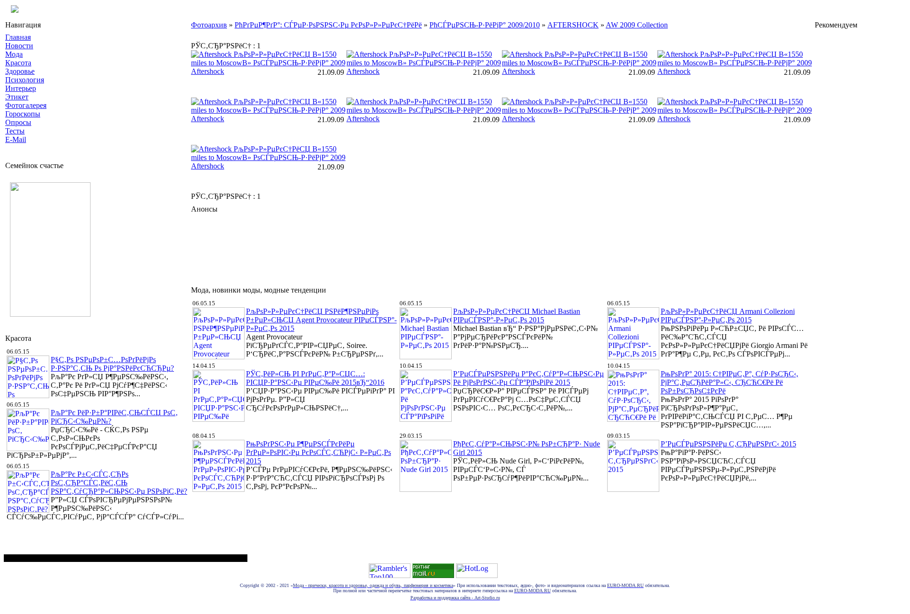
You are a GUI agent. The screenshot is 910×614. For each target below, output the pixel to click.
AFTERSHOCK (573, 25)
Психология (24, 80)
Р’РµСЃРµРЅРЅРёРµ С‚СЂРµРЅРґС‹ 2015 (728, 444)
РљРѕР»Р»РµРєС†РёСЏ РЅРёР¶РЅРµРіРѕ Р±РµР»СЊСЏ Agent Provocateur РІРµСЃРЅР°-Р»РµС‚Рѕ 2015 (321, 319)
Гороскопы (22, 114)
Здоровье (20, 71)
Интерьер (20, 88)
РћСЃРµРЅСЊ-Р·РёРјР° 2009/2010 (484, 25)
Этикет (16, 97)
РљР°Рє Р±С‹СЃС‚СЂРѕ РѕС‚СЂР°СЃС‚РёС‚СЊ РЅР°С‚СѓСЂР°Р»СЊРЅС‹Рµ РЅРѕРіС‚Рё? (119, 482)
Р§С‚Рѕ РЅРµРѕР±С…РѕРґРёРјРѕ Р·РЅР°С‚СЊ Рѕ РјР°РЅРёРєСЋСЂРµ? (112, 364)
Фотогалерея (25, 105)
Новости (19, 46)
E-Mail (15, 139)
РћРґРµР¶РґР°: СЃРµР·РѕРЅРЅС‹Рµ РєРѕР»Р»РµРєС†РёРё (328, 25)
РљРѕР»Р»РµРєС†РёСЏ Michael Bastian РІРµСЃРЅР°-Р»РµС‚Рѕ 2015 (516, 315)
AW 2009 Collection (637, 25)
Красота (18, 63)
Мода (14, 54)
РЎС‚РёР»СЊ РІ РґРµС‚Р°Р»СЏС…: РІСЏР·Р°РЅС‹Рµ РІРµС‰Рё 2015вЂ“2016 (315, 378)
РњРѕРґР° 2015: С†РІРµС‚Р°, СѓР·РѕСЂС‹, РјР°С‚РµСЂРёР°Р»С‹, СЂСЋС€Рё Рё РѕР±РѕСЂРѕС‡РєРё (729, 382)
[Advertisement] (363, 247)
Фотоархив (209, 25)
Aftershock (207, 71)
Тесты (15, 131)
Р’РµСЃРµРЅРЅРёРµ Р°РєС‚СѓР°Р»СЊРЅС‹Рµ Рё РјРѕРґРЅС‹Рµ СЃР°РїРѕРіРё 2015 (528, 378)
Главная (18, 37)
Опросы (18, 122)
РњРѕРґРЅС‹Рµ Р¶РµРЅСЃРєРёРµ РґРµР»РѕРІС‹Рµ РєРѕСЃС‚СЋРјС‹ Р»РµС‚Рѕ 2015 (318, 452)
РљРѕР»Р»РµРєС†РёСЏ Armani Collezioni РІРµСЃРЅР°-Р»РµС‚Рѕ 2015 (728, 315)
